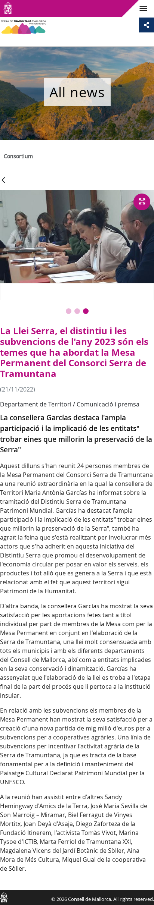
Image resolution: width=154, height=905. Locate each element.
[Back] (3, 180)
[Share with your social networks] (146, 25)
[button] (68, 311)
